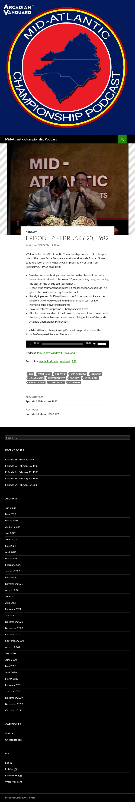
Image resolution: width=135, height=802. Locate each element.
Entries (11, 769)
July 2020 (10, 653)
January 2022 (12, 571)
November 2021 (14, 583)
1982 (31, 374)
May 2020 (10, 666)
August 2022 (12, 526)
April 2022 (11, 552)
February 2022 (13, 564)
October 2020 (13, 634)
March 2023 (11, 520)
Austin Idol (44, 374)
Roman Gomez (36, 382)
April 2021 (11, 602)
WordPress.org (13, 781)
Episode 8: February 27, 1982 (42, 411)
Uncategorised (13, 739)
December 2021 (14, 577)
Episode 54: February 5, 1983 (21, 484)
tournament (56, 382)
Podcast (31, 232)
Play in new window (48, 352)
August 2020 (12, 647)
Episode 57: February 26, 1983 (21, 465)
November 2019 (14, 703)
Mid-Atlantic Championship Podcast (31, 139)
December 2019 (14, 697)
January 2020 (12, 691)
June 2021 (11, 596)
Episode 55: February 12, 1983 (21, 478)
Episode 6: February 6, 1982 (41, 399)
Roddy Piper (91, 378)
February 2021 (13, 609)
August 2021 (12, 590)
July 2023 (10, 507)
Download (68, 352)
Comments (13, 775)
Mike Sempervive (56, 378)
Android (65, 361)
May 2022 (10, 545)
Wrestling (74, 382)
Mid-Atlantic (36, 378)
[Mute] (95, 344)
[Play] (30, 344)
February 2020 (13, 685)
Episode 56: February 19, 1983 (21, 472)
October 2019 (13, 710)
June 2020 (11, 659)
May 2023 (10, 514)
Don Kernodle (78, 374)
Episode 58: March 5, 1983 (19, 459)
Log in (8, 762)
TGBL (56, 244)
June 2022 (11, 539)
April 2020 (11, 672)
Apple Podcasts (48, 361)
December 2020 (14, 621)
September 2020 (14, 640)
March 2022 (11, 558)
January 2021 (12, 615)
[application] (67, 344)
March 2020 (11, 678)
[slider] (102, 344)
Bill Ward (60, 374)
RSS (74, 361)
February (96, 374)
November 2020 (14, 628)
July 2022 (10, 533)
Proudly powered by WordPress (20, 797)
